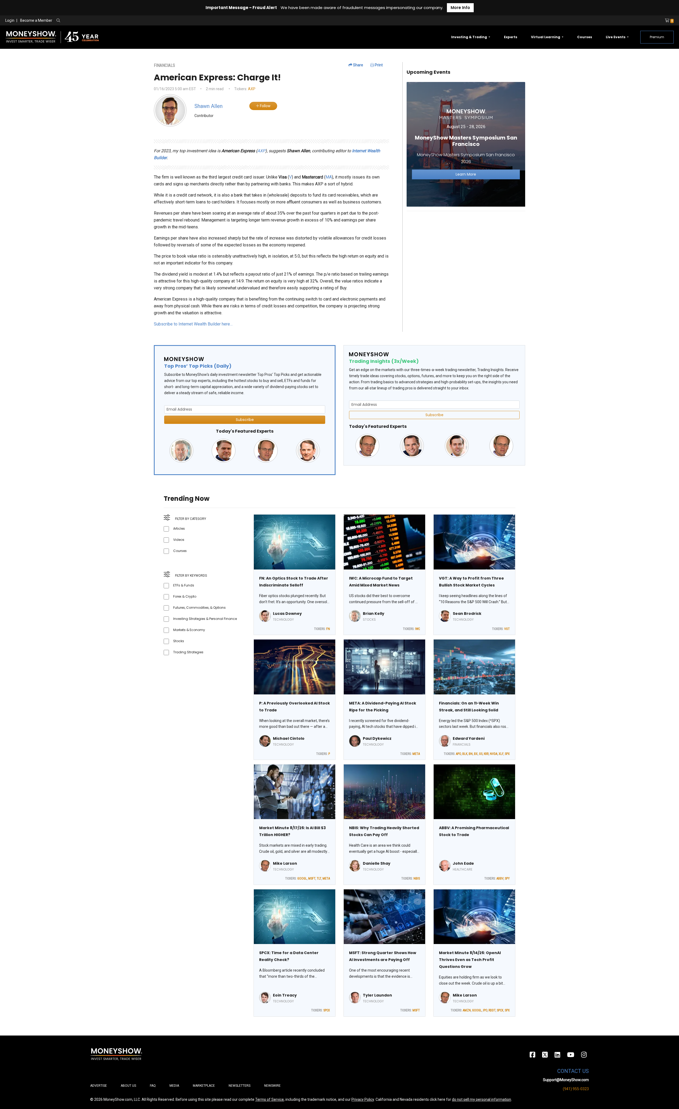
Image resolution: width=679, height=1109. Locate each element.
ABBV (500, 878)
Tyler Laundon (377, 995)
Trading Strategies (188, 652)
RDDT (492, 1010)
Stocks (178, 641)
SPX (507, 754)
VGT (507, 629)
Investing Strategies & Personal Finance (205, 618)
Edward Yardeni (469, 738)
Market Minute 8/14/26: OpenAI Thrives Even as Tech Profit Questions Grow (470, 959)
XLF (501, 754)
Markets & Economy (189, 630)
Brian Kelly (373, 613)
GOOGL (302, 878)
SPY (507, 878)
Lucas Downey (287, 613)
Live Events (616, 37)
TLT (319, 878)
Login (9, 20)
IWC (417, 629)
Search (115, 21)
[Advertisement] (466, 252)
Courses (584, 37)
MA (328, 177)
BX (476, 754)
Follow (265, 106)
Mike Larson (285, 863)
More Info (460, 7)
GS (480, 754)
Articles (179, 528)
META (416, 754)
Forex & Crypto (184, 596)
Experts (510, 37)
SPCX (326, 1010)
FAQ (153, 1086)
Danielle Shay (376, 863)
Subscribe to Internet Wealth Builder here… (193, 324)
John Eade (463, 863)
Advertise (98, 1086)
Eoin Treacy (285, 995)
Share (357, 65)
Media (174, 1086)
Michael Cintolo (288, 738)
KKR (486, 754)
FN (328, 629)
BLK (464, 754)
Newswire (272, 1086)
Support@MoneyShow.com (566, 1080)
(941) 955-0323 (576, 1089)
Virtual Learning (546, 37)
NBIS (417, 878)
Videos (178, 539)
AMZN (467, 1010)
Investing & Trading (469, 37)
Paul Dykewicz (377, 738)
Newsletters (239, 1086)
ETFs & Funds (183, 585)
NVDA (493, 754)
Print (378, 65)
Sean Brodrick (467, 613)
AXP (251, 89)
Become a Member (36, 20)
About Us (128, 1086)
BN (471, 754)
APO (458, 754)
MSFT (311, 878)
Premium (657, 37)
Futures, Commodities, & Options (199, 607)
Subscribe (245, 419)
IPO (485, 1010)
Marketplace (204, 1086)
